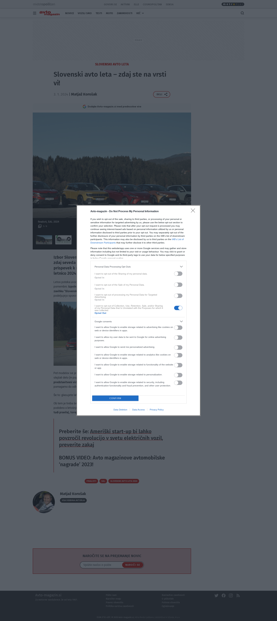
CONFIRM (115, 398)
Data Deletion (120, 409)
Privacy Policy (157, 409)
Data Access (138, 409)
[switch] (178, 273)
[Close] (194, 211)
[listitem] (138, 266)
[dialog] (138, 310)
